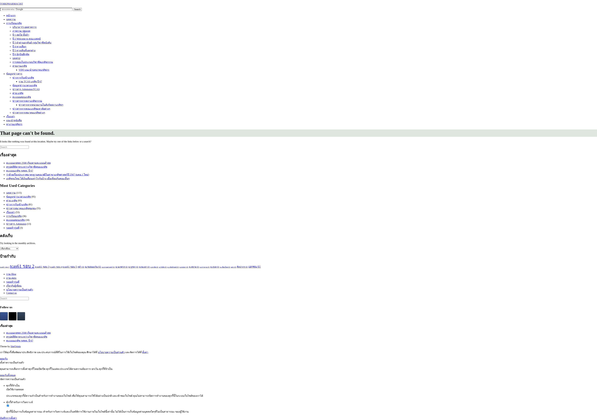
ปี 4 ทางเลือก (19, 46)
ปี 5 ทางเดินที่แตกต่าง (23, 50)
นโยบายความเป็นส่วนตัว (19, 289)
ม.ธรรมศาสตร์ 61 (108, 267)
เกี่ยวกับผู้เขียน (13, 285)
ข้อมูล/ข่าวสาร (14, 73)
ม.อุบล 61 (214, 267)
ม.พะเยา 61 (144, 267)
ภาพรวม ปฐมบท (21, 31)
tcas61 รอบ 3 (42, 266)
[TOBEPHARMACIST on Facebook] (4, 316)
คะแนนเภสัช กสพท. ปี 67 (19, 170)
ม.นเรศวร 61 (122, 267)
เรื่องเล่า (10, 116)
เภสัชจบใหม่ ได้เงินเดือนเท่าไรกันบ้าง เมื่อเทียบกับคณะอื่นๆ (38, 178)
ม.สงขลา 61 (184, 267)
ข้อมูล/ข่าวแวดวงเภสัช (24, 85)
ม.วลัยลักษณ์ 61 (173, 267)
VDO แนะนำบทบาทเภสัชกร (34, 70)
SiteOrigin (16, 346)
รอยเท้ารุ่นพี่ (12, 227)
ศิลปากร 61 (242, 267)
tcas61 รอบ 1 (4, 267)
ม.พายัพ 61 (154, 267)
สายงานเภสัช (19, 66)
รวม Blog (11, 274)
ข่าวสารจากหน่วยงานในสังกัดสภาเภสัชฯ (41, 105)
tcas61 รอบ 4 (56, 267)
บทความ (11, 19)
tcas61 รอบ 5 (69, 266)
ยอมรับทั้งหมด (8, 375)
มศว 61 (233, 267)
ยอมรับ (4, 358)
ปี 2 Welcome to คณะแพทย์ (26, 38)
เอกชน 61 (254, 266)
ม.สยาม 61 (194, 267)
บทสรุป (16, 58)
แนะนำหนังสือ (14, 120)
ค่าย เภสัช (17, 93)
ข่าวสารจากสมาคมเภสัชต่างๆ (28, 112)
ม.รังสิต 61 (163, 267)
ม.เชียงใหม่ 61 (225, 267)
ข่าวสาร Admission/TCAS (26, 89)
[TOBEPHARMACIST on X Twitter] (12, 316)
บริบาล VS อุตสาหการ (24, 27)
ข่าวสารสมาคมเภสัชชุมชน (21, 208)
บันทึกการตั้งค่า (8, 418)
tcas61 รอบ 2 (22, 266)
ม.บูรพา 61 (133, 267)
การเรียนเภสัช (14, 23)
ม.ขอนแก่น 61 (93, 266)
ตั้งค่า (145, 352)
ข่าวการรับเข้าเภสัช (23, 77)
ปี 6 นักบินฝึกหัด (20, 54)
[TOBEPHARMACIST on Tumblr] (21, 316)
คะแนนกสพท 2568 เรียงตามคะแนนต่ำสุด (28, 163)
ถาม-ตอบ (11, 278)
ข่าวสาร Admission (16, 224)
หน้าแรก (11, 15)
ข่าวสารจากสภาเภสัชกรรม (27, 101)
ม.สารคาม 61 (205, 267)
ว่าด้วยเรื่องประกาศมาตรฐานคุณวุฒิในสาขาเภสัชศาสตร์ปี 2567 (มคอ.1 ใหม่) (47, 174)
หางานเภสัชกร (14, 124)
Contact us (11, 293)
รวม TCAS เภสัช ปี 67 (30, 81)
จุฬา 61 (81, 267)
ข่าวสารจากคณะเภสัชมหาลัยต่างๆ (31, 108)
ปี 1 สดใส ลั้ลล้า (20, 35)
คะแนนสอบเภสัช (21, 97)
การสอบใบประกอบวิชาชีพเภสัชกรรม (32, 62)
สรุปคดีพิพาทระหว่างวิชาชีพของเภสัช (26, 167)
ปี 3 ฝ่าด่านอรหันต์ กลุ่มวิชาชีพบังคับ (31, 42)
